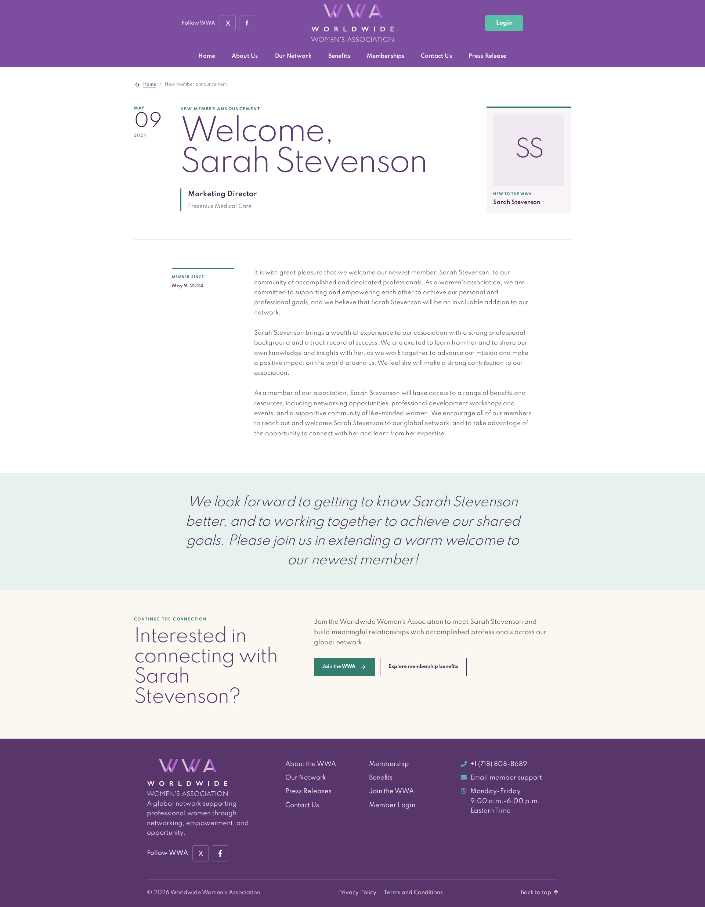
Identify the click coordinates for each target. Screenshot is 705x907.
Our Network (293, 56)
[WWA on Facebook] (247, 23)
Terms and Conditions (413, 893)
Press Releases (308, 791)
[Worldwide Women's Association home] (352, 23)
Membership (389, 764)
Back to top (537, 893)
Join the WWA (391, 791)
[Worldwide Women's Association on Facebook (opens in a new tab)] (220, 853)
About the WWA (310, 764)
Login (504, 23)
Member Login (392, 805)
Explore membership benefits (423, 666)
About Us (245, 56)
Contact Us (436, 56)
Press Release (488, 56)
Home (206, 56)
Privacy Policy (357, 893)
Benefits (339, 56)
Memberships (386, 56)
